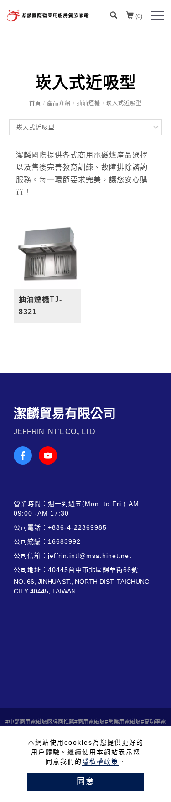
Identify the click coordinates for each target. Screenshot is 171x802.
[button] (113, 16)
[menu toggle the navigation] (157, 16)
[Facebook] (26, 455)
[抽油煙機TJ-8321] (47, 254)
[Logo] (48, 15)
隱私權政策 (100, 761)
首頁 (35, 103)
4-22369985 (87, 527)
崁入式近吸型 (124, 103)
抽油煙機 (88, 103)
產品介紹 (59, 103)
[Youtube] (51, 455)
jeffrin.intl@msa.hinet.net (89, 555)
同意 (86, 781)
